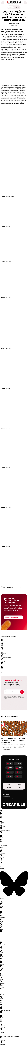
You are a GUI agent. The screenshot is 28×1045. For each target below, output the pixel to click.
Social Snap (3, 1031)
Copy (16, 1036)
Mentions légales (6, 794)
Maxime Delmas (15, 23)
